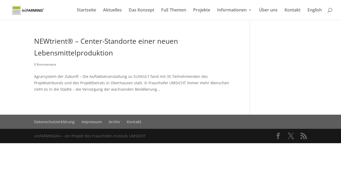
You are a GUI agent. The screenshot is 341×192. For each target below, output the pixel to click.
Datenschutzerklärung (54, 121)
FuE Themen (173, 10)
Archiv (114, 121)
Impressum (92, 121)
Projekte (201, 10)
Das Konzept (141, 10)
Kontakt (293, 10)
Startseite (86, 10)
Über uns (268, 10)
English (314, 10)
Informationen (232, 10)
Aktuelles (112, 10)
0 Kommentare (45, 64)
